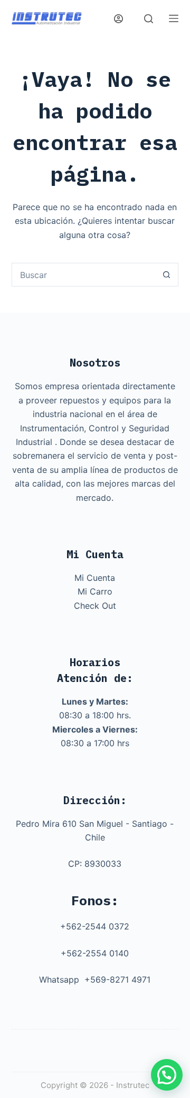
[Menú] (173, 18)
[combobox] (84, 274)
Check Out (95, 605)
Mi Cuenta (94, 577)
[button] (167, 1075)
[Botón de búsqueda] (166, 274)
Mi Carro (95, 591)
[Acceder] (118, 18)
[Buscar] (148, 18)
